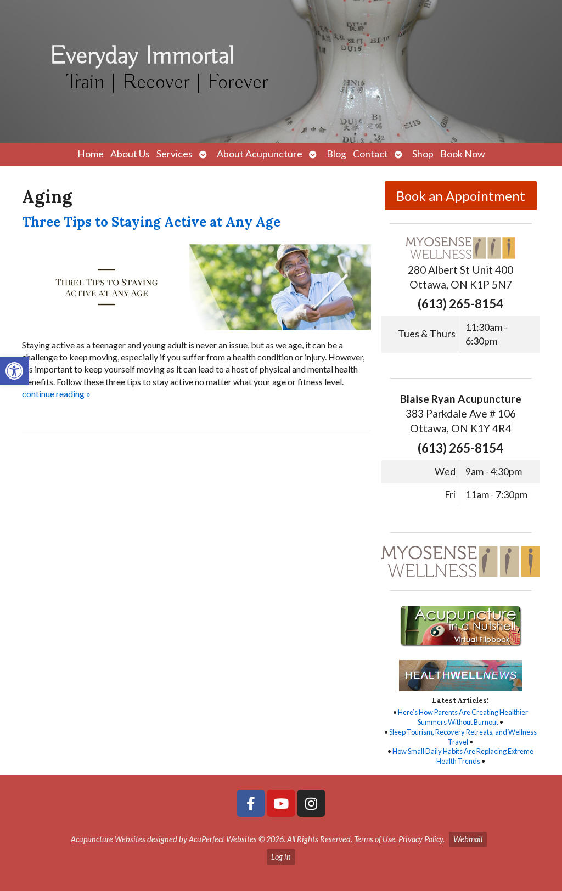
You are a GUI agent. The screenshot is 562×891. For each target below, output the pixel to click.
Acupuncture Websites (108, 839)
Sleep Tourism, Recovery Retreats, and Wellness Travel (463, 737)
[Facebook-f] (251, 803)
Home (90, 154)
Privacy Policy (420, 839)
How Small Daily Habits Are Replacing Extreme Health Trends (462, 756)
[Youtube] (281, 803)
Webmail (467, 839)
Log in (281, 856)
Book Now (462, 154)
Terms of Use (374, 839)
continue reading (56, 393)
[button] (14, 371)
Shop (423, 154)
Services (174, 154)
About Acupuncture (259, 154)
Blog (336, 154)
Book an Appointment (460, 196)
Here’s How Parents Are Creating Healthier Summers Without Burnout (463, 717)
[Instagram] (311, 803)
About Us (130, 154)
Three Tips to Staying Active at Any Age (151, 221)
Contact (370, 154)
